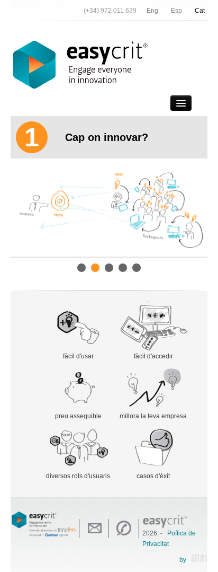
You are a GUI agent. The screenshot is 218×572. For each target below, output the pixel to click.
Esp (176, 10)
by (182, 560)
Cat (200, 10)
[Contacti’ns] (94, 528)
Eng (152, 10)
